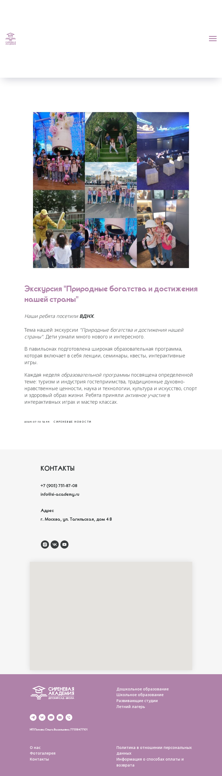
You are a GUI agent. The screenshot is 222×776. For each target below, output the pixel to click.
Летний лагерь (130, 706)
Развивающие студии (137, 700)
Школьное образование (140, 694)
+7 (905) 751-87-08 (59, 486)
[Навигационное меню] (213, 38)
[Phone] (69, 717)
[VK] (42, 717)
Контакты (39, 759)
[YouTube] (51, 717)
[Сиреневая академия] (45, 544)
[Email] (60, 717)
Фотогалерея (43, 753)
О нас (35, 747)
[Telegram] (33, 717)
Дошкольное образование (142, 689)
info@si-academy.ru (60, 495)
